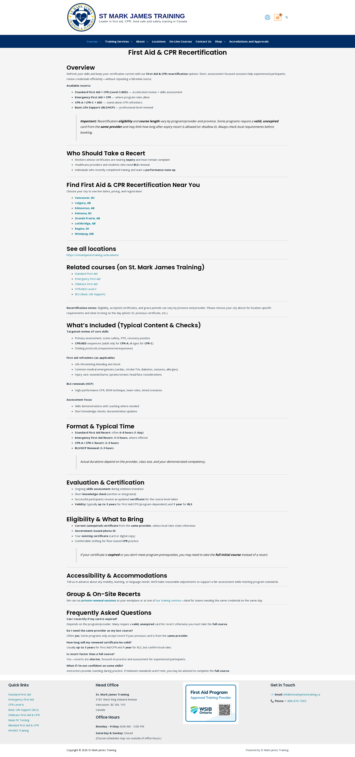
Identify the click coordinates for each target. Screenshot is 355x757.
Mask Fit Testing (18, 720)
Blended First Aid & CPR (23, 725)
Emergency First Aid (88, 279)
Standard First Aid (86, 273)
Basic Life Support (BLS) (23, 710)
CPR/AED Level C (86, 289)
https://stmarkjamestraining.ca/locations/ (93, 255)
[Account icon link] (267, 17)
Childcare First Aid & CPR (24, 715)
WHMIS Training (18, 730)
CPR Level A (16, 704)
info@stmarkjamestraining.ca (301, 694)
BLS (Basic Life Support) (90, 294)
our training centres (168, 600)
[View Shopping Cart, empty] (277, 17)
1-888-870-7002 (295, 701)
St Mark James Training (142, 16)
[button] (286, 17)
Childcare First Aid (86, 284)
